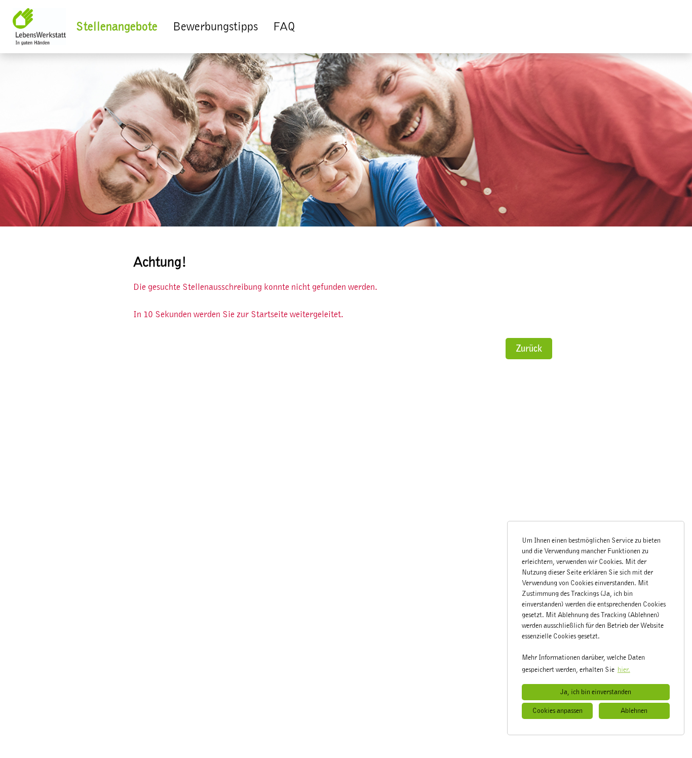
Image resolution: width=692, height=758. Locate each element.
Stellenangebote (117, 27)
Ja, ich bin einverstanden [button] (595, 692)
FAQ (284, 27)
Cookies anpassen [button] (557, 710)
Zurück (529, 348)
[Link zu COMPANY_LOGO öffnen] (39, 26)
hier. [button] (624, 669)
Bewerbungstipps (215, 27)
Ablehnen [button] (634, 710)
